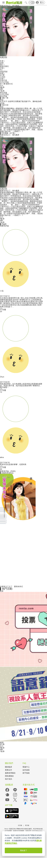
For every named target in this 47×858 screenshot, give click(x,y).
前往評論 (3, 93)
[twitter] (15, 801)
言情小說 (3, 80)
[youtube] (7, 801)
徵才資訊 (8, 779)
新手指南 (26, 773)
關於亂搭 (8, 767)
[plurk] (7, 796)
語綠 (2, 63)
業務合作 (8, 770)
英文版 (27, 825)
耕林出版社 (4, 66)
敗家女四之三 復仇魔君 (9, 135)
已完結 (6, 82)
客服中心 (26, 767)
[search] (25, 2)
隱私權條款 (9, 776)
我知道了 (23, 850)
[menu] (3, 2)
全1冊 (2, 75)
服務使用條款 (10, 773)
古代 (2, 82)
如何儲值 (26, 770)
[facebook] (7, 792)
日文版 (20, 825)
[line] (15, 792)
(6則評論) (4, 71)
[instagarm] (15, 796)
